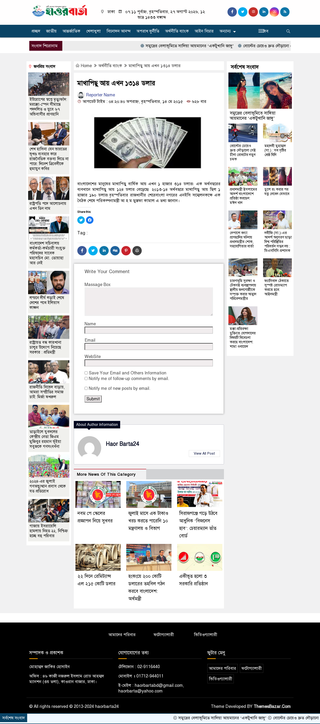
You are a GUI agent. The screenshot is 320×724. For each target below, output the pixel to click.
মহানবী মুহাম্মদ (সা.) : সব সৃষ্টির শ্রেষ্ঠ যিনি (275, 150)
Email (90, 340)
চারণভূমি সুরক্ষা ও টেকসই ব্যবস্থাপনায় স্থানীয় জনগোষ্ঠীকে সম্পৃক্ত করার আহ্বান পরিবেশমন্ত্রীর (243, 290)
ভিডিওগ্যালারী (205, 634)
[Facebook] (82, 250)
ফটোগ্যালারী (164, 634)
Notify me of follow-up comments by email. (129, 378)
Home (86, 65)
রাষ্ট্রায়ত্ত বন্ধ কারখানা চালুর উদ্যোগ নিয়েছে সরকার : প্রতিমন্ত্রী (45, 347)
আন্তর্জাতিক (71, 31)
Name (90, 323)
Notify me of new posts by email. (119, 388)
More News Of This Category (106, 474)
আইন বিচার (204, 31)
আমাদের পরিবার (122, 634)
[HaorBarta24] (59, 10)
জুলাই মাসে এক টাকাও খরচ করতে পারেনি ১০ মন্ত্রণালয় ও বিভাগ (148, 520)
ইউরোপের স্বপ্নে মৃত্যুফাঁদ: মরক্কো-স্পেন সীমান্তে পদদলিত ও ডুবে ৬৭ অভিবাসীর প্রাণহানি (48, 107)
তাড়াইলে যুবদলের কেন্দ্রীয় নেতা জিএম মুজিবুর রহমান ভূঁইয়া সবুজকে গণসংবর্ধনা (45, 439)
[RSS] (285, 12)
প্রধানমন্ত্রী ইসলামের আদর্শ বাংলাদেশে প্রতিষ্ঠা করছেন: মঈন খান (243, 196)
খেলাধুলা (93, 31)
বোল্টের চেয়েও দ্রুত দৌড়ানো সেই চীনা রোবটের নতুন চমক (270, 45)
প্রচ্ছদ (36, 31)
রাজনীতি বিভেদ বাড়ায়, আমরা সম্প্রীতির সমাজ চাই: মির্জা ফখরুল (47, 392)
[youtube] (274, 12)
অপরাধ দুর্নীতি (148, 31)
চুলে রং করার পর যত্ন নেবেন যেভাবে (276, 191)
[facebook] (232, 12)
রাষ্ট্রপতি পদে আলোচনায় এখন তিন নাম (48, 206)
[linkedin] (263, 12)
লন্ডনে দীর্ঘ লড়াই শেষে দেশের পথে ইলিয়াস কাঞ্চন (47, 302)
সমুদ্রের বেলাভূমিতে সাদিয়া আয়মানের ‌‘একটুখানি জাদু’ (170, 45)
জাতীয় (51, 31)
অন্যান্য (225, 31)
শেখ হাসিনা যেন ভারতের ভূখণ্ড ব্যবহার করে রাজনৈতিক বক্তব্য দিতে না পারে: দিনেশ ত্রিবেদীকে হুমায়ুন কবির (49, 159)
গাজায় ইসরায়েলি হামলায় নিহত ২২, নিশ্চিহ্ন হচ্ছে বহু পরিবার (49, 531)
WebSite (93, 356)
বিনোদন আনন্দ (119, 31)
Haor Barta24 (122, 444)
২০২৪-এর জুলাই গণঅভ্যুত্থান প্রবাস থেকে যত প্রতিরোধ (48, 486)
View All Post (204, 453)
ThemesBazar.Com (272, 706)
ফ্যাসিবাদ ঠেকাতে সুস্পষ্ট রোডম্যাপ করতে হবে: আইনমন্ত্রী (276, 288)
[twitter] (242, 12)
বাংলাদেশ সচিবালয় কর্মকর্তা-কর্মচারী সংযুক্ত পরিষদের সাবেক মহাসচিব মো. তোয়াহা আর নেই (47, 253)
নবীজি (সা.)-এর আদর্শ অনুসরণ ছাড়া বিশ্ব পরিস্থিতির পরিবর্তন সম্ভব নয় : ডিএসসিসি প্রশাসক (278, 242)
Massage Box (98, 284)
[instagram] (253, 12)
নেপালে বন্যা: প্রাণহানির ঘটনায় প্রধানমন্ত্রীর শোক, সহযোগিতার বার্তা (242, 240)
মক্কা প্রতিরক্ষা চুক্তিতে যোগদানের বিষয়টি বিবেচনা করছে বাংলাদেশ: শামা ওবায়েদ (243, 337)
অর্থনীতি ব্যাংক (177, 31)
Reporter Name (100, 95)
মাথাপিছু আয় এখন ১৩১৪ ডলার (155, 65)
